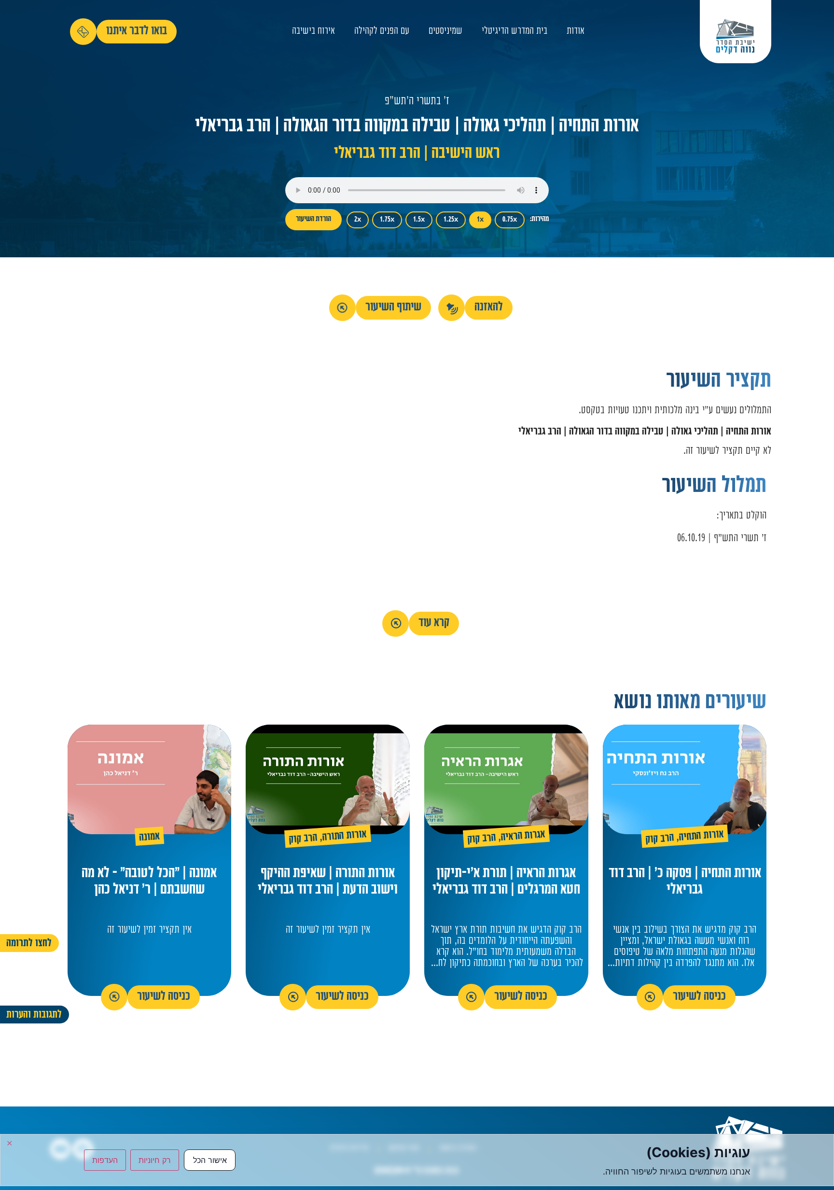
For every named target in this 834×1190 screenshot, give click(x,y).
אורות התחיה (701, 836)
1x (480, 220)
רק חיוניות (155, 1160)
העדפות (105, 1160)
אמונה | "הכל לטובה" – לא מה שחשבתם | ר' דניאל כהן (149, 882)
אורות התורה (345, 836)
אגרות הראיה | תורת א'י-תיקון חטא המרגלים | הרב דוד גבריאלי (506, 882)
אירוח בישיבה (313, 32)
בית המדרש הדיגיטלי (514, 32)
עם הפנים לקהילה (381, 32)
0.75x (509, 220)
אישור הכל (210, 1160)
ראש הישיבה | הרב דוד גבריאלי (417, 154)
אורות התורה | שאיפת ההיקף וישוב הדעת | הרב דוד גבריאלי (328, 882)
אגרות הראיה (523, 836)
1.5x (419, 220)
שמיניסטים (445, 32)
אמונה (149, 837)
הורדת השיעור (313, 219)
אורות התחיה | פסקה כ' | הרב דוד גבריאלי (685, 882)
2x (357, 220)
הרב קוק (660, 839)
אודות (575, 32)
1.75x (387, 220)
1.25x (451, 220)
